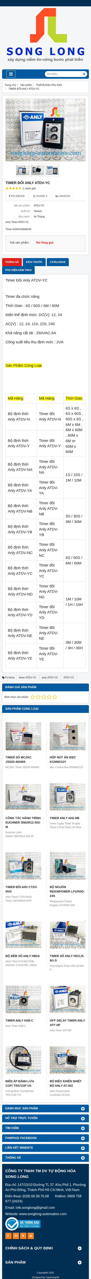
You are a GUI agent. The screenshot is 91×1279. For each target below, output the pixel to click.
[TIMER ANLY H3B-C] (23, 999)
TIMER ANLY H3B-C (19, 1020)
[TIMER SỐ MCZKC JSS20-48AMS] (23, 736)
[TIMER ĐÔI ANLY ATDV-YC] (45, 130)
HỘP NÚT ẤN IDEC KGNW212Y (63, 759)
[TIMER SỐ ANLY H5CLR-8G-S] (67, 935)
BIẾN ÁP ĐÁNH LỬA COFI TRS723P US (20, 1083)
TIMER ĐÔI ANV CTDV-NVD (21, 889)
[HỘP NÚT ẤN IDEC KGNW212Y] (67, 736)
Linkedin (64, 196)
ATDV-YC (68, 677)
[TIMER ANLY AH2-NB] (67, 797)
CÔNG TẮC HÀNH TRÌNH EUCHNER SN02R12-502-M (23, 822)
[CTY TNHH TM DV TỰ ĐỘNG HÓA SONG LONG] (45, 68)
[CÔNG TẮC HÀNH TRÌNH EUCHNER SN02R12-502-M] (23, 797)
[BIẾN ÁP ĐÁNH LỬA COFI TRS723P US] (23, 1060)
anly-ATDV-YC (50, 677)
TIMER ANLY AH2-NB (64, 818)
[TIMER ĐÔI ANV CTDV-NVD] (23, 866)
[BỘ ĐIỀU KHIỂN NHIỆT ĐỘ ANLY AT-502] (67, 1060)
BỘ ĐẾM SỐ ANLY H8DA (23, 956)
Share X (41, 196)
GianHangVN (52, 1277)
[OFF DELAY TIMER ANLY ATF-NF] (67, 999)
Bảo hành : (24, 216)
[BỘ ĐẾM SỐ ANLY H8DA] (23, 935)
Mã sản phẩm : (22, 205)
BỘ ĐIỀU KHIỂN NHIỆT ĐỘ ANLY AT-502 (66, 1083)
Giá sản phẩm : (20, 242)
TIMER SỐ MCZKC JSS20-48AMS (19, 759)
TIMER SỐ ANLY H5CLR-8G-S (67, 958)
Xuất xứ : (26, 211)
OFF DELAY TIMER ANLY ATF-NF (67, 1023)
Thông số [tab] (12, 262)
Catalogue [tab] (58, 262)
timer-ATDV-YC (27, 677)
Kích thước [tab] (34, 262)
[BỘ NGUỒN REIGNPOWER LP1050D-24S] (67, 866)
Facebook (17, 196)
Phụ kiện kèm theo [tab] (18, 270)
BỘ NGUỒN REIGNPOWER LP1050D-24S (67, 891)
